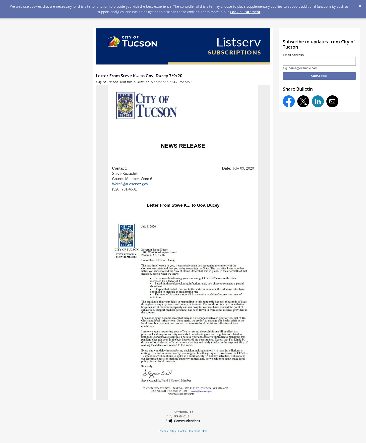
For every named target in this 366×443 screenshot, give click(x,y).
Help (204, 431)
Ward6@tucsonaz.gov (130, 184)
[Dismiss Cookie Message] (360, 4)
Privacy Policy (167, 431)
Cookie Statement (245, 11)
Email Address (293, 55)
